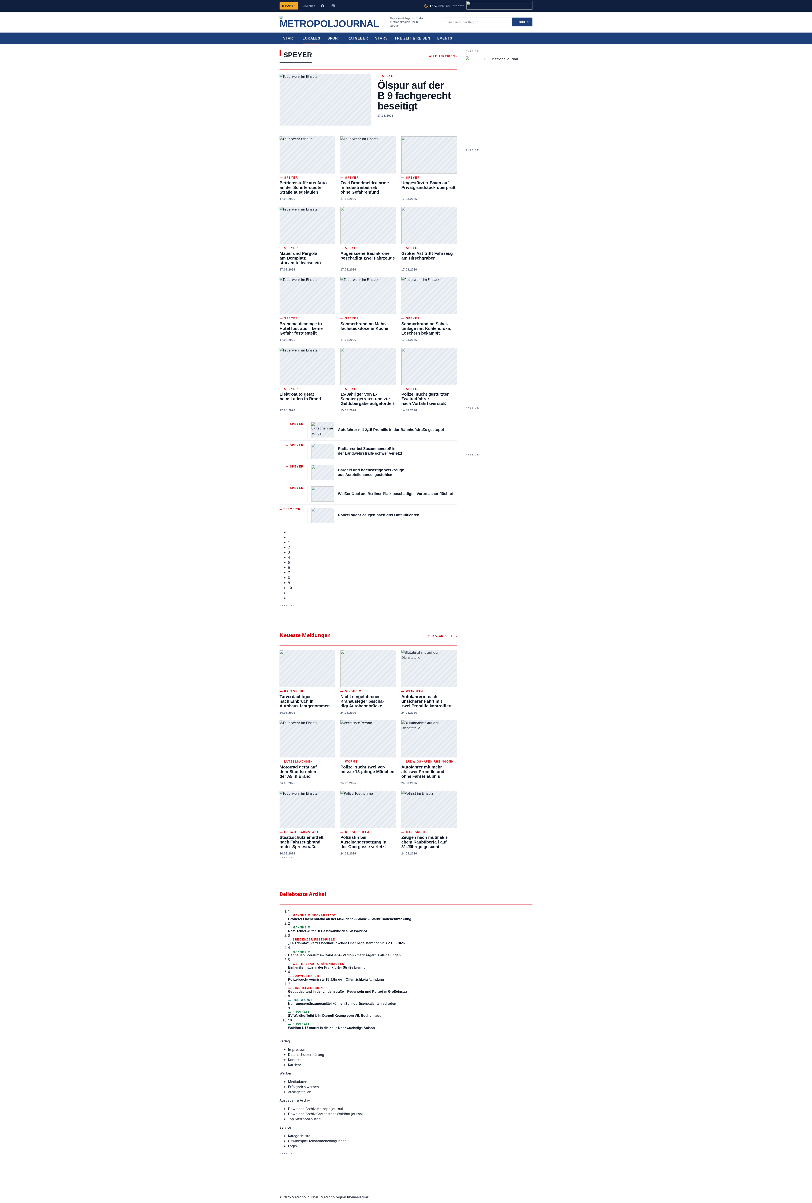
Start (289, 38)
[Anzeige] (499, 5)
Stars (381, 38)
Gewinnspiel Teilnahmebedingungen (317, 1141)
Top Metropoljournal (304, 1119)
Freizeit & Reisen (412, 38)
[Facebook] (322, 6)
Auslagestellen (299, 1092)
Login (292, 1146)
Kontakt (294, 1059)
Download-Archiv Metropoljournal (315, 1108)
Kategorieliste (299, 1135)
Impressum (297, 1049)
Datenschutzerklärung (306, 1054)
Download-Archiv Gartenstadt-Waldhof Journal (325, 1113)
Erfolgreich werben (303, 1086)
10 (290, 587)
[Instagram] (333, 6)
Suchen (522, 22)
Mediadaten (297, 1081)
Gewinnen (308, 6)
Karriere (294, 1064)
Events (444, 38)
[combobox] (478, 22)
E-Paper (289, 5)
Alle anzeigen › (443, 56)
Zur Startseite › (442, 636)
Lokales (311, 38)
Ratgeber (357, 38)
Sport (334, 38)
